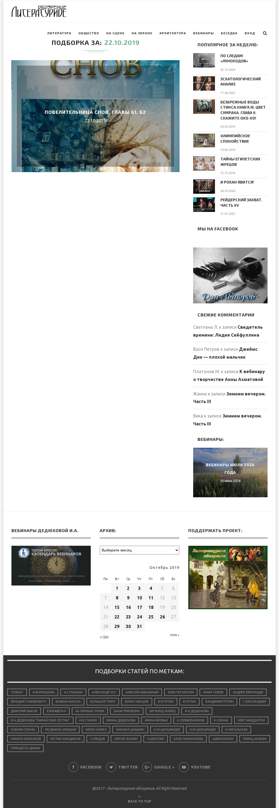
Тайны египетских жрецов (240, 162)
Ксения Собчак (23, 729)
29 (116, 626)
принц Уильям (254, 738)
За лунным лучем (89, 711)
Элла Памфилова (188, 738)
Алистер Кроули (181, 692)
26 (162, 616)
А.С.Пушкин (73, 692)
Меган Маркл (96, 729)
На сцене (115, 33)
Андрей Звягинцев (248, 692)
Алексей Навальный (142, 692)
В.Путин (189, 701)
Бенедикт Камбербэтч (28, 701)
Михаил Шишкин (130, 729)
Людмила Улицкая (60, 729)
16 (128, 607)
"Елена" (17, 692)
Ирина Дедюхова (121, 720)
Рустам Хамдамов (65, 738)
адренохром (223, 738)
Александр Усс (104, 692)
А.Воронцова (43, 692)
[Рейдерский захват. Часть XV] (204, 204)
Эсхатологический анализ (240, 82)
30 (128, 626)
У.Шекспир (155, 738)
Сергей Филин (126, 738)
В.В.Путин (166, 701)
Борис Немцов (136, 701)
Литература (59, 33)
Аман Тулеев (213, 692)
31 (139, 626)
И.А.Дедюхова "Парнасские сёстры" (40, 720)
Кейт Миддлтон (251, 720)
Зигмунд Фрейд (162, 711)
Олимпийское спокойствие (235, 138)
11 (150, 597)
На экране (142, 33)
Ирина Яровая (156, 720)
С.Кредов (97, 738)
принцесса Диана (25, 748)
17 (139, 607)
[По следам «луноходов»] (204, 60)
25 (150, 616)
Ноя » (174, 635)
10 (139, 597)
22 (116, 616)
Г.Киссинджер (254, 701)
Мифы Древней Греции (230, 468)
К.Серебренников (190, 720)
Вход (250, 33)
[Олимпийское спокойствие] (204, 140)
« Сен (104, 637)
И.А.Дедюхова (197, 711)
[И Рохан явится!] (204, 186)
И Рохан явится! (237, 182)
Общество (88, 33)
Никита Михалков (26, 738)
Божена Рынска (68, 701)
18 (150, 607)
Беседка (229, 33)
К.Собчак (221, 720)
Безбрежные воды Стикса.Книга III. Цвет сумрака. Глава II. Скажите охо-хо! (243, 110)
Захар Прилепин (127, 711)
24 (139, 616)
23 (128, 616)
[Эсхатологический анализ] (204, 83)
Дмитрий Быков (24, 711)
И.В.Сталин (88, 720)
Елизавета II (56, 711)
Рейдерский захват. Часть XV (241, 202)
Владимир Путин (219, 701)
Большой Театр (102, 701)
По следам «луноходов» (234, 58)
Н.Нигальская (236, 729)
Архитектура (172, 33)
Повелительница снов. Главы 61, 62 (95, 112)
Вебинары (203, 33)
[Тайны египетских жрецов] (204, 163)
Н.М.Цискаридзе (167, 729)
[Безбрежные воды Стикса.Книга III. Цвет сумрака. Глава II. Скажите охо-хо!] (204, 106)
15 (116, 607)
